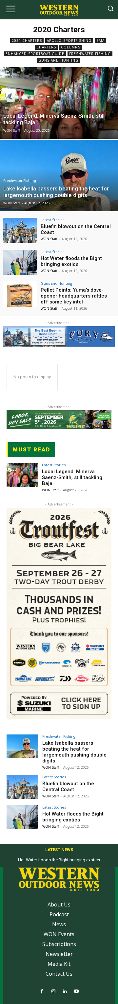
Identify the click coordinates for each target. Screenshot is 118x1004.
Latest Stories (15, 108)
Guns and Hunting (58, 60)
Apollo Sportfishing (69, 40)
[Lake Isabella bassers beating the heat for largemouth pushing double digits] (22, 746)
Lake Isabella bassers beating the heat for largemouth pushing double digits (74, 752)
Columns (70, 47)
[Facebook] (42, 991)
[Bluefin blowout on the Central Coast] (20, 230)
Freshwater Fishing (90, 53)
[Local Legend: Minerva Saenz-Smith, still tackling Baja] (22, 475)
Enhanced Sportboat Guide (35, 53)
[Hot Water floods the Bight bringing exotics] (20, 262)
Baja (100, 40)
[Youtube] (76, 991)
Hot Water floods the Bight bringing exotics (71, 261)
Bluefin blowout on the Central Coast (68, 786)
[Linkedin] (64, 991)
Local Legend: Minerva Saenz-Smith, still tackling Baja (72, 477)
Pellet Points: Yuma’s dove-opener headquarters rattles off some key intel (74, 296)
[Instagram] (53, 991)
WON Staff (49, 239)
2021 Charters (27, 40)
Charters (46, 47)
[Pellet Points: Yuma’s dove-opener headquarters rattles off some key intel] (20, 294)
